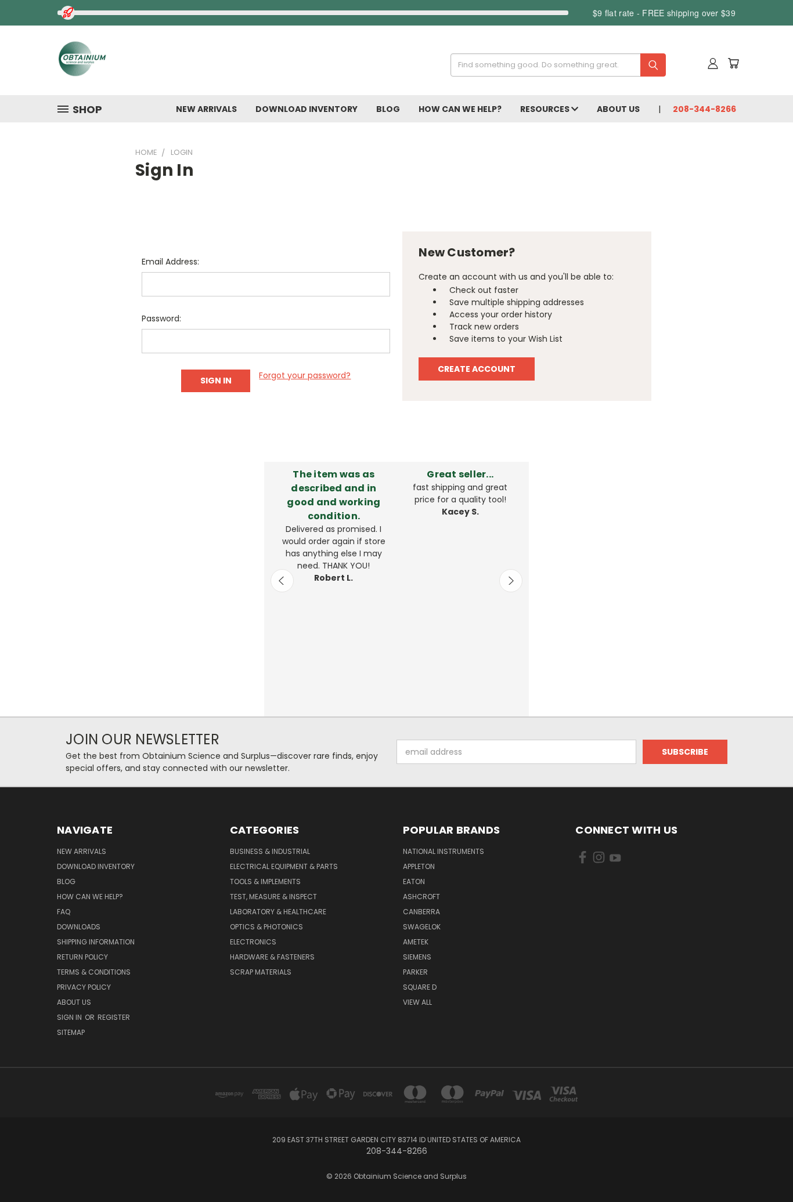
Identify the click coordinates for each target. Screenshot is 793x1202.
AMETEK (415, 942)
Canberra (421, 912)
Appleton (419, 866)
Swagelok (422, 927)
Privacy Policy (84, 987)
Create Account (477, 369)
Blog (388, 109)
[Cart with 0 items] (733, 63)
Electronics (253, 942)
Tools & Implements (265, 881)
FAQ (63, 912)
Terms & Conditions (94, 972)
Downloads (78, 927)
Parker (415, 972)
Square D (420, 987)
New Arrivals (206, 109)
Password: (161, 318)
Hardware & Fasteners (272, 957)
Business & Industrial (270, 851)
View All (417, 1002)
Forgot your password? (305, 375)
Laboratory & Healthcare (278, 912)
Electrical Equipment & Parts (284, 866)
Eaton (414, 881)
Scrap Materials (260, 972)
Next (510, 580)
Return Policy (82, 957)
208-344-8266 (704, 109)
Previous (282, 580)
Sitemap (71, 1032)
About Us (618, 109)
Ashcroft (421, 897)
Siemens (417, 957)
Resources (545, 109)
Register (114, 1017)
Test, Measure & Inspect (273, 897)
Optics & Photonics (266, 927)
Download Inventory (306, 109)
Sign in (70, 1017)
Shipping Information (96, 942)
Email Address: (170, 261)
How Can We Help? (460, 109)
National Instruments (443, 851)
